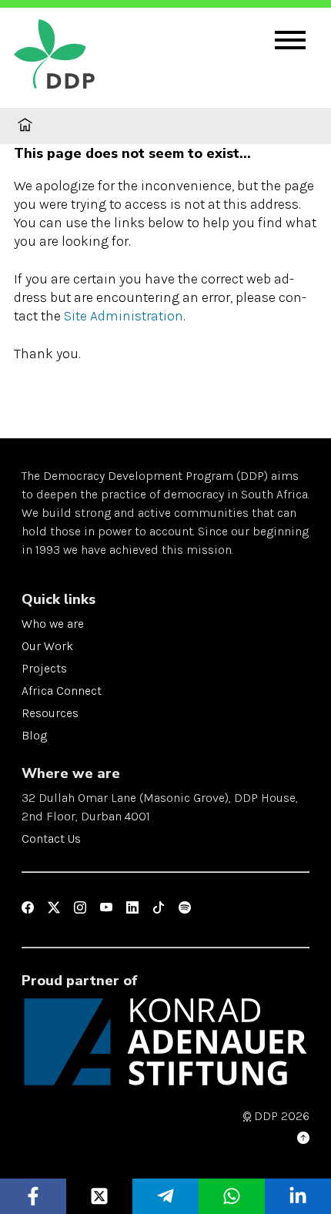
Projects (44, 668)
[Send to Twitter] (100, 1196)
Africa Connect (62, 690)
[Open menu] (290, 40)
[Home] (91, 56)
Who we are (53, 623)
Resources (50, 713)
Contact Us (51, 838)
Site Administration (123, 315)
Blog (34, 735)
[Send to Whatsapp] (232, 1196)
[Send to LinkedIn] (298, 1196)
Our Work (47, 646)
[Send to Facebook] (33, 1196)
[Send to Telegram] (166, 1196)
